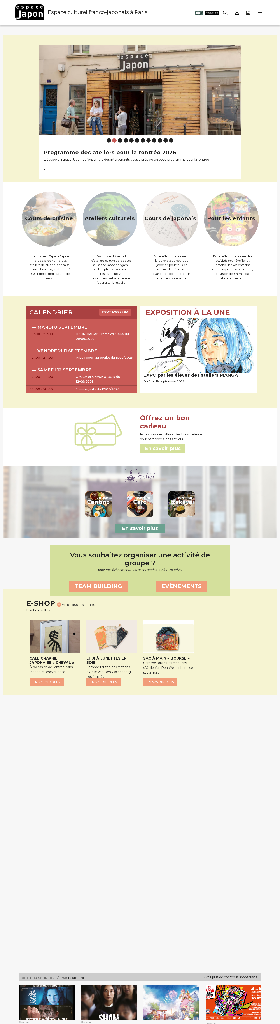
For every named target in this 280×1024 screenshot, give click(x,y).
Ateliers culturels (110, 218)
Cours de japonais (170, 218)
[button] (44, 109)
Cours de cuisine (49, 218)
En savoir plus (140, 528)
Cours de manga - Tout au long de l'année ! (107, 152)
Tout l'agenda (115, 312)
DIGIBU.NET (77, 978)
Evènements (181, 586)
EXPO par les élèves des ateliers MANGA (190, 375)
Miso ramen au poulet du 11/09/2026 (104, 358)
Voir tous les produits (80, 605)
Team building (98, 586)
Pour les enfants (231, 218)
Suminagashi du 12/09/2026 (97, 389)
